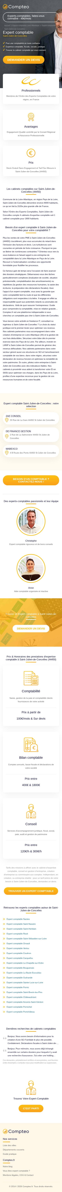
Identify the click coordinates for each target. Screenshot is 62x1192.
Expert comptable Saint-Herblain (21, 929)
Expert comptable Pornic (18, 987)
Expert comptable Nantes (18, 919)
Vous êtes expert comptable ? (16, 1171)
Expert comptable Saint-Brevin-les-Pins (24, 992)
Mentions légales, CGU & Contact (18, 1175)
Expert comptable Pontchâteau (21, 1012)
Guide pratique (9, 1154)
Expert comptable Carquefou (20, 958)
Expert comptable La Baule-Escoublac (24, 973)
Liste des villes (9, 1145)
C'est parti (31, 1108)
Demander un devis (23, 59)
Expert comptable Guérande (19, 977)
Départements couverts (13, 1150)
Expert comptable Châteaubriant (21, 997)
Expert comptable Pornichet (19, 1007)
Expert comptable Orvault (18, 943)
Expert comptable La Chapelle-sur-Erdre (25, 963)
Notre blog (7, 1166)
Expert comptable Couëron (19, 953)
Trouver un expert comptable (31, 891)
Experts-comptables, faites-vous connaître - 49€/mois (25, 17)
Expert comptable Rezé (17, 934)
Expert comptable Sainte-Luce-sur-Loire (25, 982)
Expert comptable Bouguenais (20, 968)
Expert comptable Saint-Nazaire (21, 924)
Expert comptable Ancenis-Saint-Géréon (25, 1002)
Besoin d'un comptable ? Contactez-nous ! (31, 480)
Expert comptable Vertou (18, 948)
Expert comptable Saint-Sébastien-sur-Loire (27, 938)
